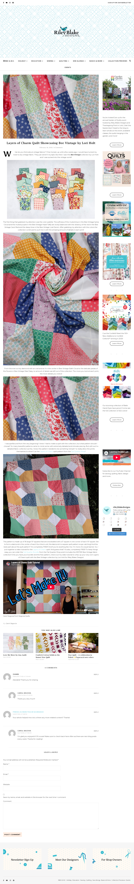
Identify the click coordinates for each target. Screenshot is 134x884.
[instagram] (10, 2)
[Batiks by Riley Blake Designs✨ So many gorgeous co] (111, 521)
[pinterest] (13, 2)
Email (6, 774)
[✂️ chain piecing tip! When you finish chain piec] (111, 518)
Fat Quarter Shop (78, 451)
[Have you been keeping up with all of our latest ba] (118, 525)
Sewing (50, 61)
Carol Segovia (11, 623)
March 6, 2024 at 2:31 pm (24, 695)
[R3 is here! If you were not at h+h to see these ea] (118, 521)
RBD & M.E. (9, 61)
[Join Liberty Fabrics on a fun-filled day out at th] (103, 521)
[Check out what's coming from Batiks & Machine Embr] (125, 521)
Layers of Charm (46, 451)
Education (36, 61)
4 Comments (58, 147)
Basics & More (96, 61)
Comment (7, 801)
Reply (96, 674)
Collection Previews (117, 61)
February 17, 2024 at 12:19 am (22, 676)
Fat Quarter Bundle (31, 552)
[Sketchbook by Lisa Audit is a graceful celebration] (125, 525)
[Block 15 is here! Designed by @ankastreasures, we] (103, 525)
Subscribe (117, 485)
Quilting (63, 61)
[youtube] (7, 2)
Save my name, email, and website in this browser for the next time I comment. (34, 797)
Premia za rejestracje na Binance (28, 712)
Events (68, 67)
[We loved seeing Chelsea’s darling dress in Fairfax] (103, 518)
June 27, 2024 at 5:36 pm (20, 714)
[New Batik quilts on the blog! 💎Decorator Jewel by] (118, 518)
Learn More (116, 145)
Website (6, 784)
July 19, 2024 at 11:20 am (24, 733)
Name (6, 764)
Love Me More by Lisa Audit (15, 655)
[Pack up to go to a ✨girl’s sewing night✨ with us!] (125, 518)
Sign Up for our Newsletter (119, 3)
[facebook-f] (3, 2)
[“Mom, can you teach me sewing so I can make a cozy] (111, 525)
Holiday (22, 61)
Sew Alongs (78, 61)
